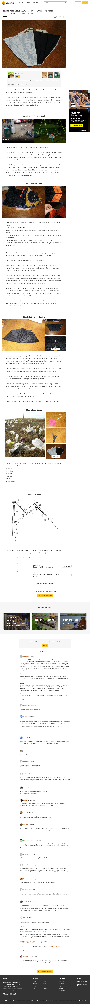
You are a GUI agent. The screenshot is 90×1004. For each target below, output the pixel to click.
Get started (61, 984)
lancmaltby (26, 879)
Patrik (25, 917)
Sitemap (61, 988)
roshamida (26, 761)
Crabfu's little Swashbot (56, 946)
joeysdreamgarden (28, 840)
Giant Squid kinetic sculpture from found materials (33, 941)
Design (35, 986)
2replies (23, 732)
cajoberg (25, 889)
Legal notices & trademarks (79, 1001)
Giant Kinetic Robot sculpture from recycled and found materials (37, 943)
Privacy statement (31, 1001)
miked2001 (26, 902)
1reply (22, 699)
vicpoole (25, 824)
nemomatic (24, 938)
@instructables (83, 981)
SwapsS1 (25, 716)
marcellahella (27, 751)
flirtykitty (25, 854)
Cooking (45, 981)
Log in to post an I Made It (45, 595)
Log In (78, 3)
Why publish (62, 981)
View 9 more (56, 456)
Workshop (35, 984)
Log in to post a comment (45, 971)
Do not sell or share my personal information (59, 1001)
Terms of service (21, 1001)
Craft (12, 14)
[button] (64, 17)
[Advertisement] (79, 111)
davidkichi (26, 656)
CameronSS (26, 956)
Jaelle (25, 812)
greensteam (6, 14)
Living (44, 984)
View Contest (66, 566)
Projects (21, 3)
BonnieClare (26, 705)
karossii (25, 800)
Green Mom (26, 865)
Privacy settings (41, 1001)
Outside (45, 986)
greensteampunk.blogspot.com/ (18, 84)
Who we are (62, 990)
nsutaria (25, 774)
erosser (25, 788)
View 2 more (55, 349)
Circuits (35, 981)
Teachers (35, 3)
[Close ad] (89, 91)
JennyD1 (25, 738)
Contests (28, 3)
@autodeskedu (83, 985)
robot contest (66, 929)
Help (60, 986)
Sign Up (85, 3)
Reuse (17, 14)
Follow (17, 76)
